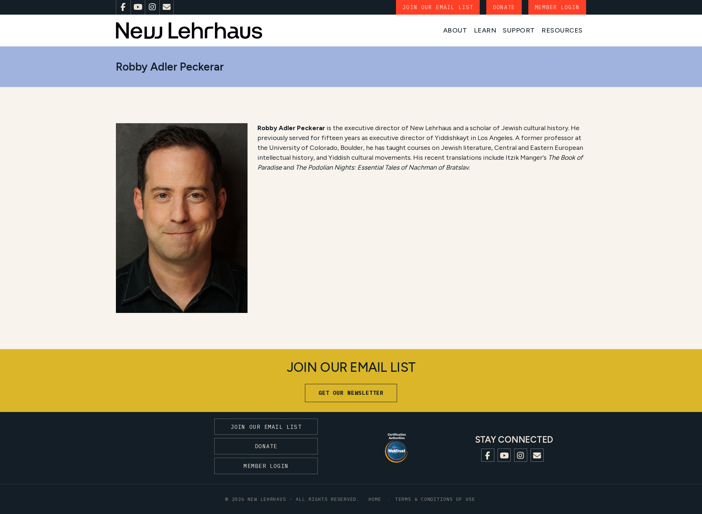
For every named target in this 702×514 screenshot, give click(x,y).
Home (375, 499)
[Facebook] (123, 7)
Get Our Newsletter (351, 392)
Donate (504, 7)
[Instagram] (152, 7)
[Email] (166, 7)
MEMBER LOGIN (557, 7)
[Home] (189, 30)
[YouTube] (138, 7)
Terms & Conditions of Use (435, 499)
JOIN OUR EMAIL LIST (438, 7)
